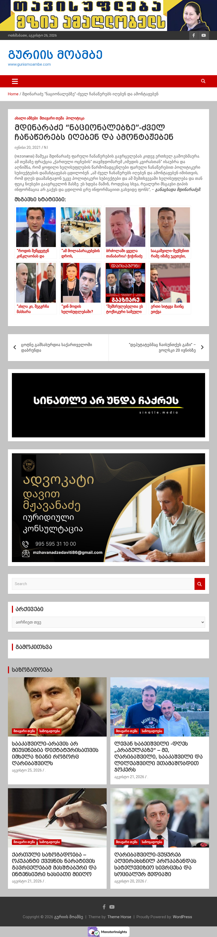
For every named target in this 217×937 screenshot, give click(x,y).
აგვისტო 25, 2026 (27, 770)
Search (200, 584)
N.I (46, 147)
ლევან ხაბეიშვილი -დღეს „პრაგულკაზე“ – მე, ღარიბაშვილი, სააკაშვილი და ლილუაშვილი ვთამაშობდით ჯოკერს (158, 757)
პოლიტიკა (75, 118)
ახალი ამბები (26, 118)
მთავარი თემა (52, 118)
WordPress (182, 916)
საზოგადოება (32, 670)
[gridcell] (108, 173)
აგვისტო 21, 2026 (129, 777)
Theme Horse (119, 916)
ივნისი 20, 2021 (28, 147)
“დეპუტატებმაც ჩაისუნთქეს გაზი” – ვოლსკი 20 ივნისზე (162, 347)
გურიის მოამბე (55, 55)
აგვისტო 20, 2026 (129, 881)
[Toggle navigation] (15, 81)
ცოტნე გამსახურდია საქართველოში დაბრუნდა (56, 347)
